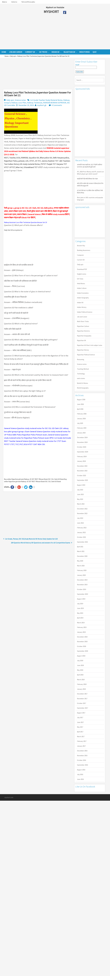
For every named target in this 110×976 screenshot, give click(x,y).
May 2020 (80, 561)
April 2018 (80, 675)
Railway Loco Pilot (18, 102)
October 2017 (81, 703)
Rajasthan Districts (83, 331)
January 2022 (81, 532)
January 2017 (81, 746)
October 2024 (81, 447)
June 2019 (80, 608)
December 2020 (82, 556)
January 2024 (81, 461)
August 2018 (81, 656)
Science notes (20, 100)
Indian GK (80, 303)
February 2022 (81, 528)
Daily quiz (13, 56)
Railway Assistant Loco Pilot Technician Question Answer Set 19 (25, 222)
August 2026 (81, 400)
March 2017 (80, 736)
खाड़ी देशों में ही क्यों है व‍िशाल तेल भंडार (87, 179)
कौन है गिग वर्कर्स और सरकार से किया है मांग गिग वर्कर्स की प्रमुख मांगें (90, 184)
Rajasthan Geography (84, 336)
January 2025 (81, 433)
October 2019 (81, 589)
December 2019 (82, 580)
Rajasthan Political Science (86, 355)
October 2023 (81, 475)
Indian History (81, 307)
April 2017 (80, 732)
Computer (80, 255)
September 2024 (82, 452)
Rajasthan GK (81, 340)
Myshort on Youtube (55, 7)
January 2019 (81, 632)
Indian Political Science (84, 312)
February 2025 (81, 428)
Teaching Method (83, 369)
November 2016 (82, 756)
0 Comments (57, 105)
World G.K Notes (82, 383)
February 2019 (81, 627)
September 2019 (82, 594)
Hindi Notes (81, 283)
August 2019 (81, 599)
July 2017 (80, 717)
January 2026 (81, 419)
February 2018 (81, 684)
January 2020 (81, 575)
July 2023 (80, 490)
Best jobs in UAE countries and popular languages (90, 198)
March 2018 (80, 680)
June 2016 (80, 779)
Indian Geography (83, 298)
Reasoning (80, 359)
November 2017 (82, 699)
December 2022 (82, 509)
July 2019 (80, 604)
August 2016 (81, 770)
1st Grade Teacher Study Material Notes (46, 100)
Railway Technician (34, 102)
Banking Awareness (83, 250)
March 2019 (80, 623)
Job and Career (82, 317)
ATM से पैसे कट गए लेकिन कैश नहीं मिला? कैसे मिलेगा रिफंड (90, 191)
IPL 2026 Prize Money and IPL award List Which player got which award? (90, 173)
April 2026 (80, 409)
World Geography (83, 388)
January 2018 (81, 689)
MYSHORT (52, 11)
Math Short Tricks (83, 321)
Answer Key (81, 246)
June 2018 (80, 665)
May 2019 (80, 613)
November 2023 (82, 471)
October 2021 (81, 537)
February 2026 (81, 414)
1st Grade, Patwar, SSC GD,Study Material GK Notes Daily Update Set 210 (31, 539)
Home (6, 56)
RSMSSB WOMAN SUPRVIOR (54, 102)
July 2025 (80, 423)
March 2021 (80, 551)
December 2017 (82, 694)
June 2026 (80, 404)
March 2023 (80, 504)
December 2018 (82, 637)
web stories (81, 378)
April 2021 (80, 547)
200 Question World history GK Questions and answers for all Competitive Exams (40, 543)
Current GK (81, 260)
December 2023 (82, 466)
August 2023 (81, 485)
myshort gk (41, 105)
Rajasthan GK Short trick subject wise (89, 345)
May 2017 (80, 727)
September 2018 (82, 651)
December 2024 (82, 437)
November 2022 (82, 513)
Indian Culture (81, 288)
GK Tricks (80, 279)
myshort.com (9, 797)
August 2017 (81, 713)
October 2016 (81, 760)
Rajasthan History (83, 350)
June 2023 (80, 494)
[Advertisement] (47, 32)
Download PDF (82, 269)
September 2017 (82, 708)
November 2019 (82, 585)
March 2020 (80, 566)
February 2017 (81, 741)
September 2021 (82, 542)
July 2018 (80, 661)
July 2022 (80, 518)
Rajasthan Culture (83, 326)
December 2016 (82, 751)
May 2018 (80, 670)
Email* (77, 65)
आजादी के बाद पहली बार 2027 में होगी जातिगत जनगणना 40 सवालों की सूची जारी (89, 166)
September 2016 (82, 765)
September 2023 (82, 480)
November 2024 (82, 442)
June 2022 (80, 523)
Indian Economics (83, 293)
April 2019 (80, 618)
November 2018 (82, 642)
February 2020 (81, 570)
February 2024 (81, 456)
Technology (81, 374)
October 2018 (81, 646)
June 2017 (80, 722)
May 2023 (80, 499)
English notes (81, 274)
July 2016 (80, 774)
